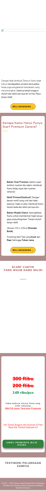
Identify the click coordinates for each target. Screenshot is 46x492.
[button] (4, 471)
